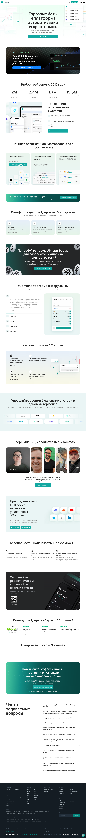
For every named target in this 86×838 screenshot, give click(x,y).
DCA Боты (8, 793)
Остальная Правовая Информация (39, 821)
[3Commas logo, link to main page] (5, 2)
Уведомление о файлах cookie (12, 819)
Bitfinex (28, 793)
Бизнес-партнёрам (74, 791)
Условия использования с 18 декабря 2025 (30, 819)
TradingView (8, 799)
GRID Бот (8, 789)
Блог (60, 800)
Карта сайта (72, 797)
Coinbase (28, 795)
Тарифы (71, 789)
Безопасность (73, 799)
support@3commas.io (10, 831)
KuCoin (28, 799)
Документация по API (48, 789)
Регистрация (74, 2)
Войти (68, 2)
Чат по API (46, 791)
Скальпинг (8, 811)
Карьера (61, 791)
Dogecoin (35, 797)
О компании (61, 789)
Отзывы (61, 808)
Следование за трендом (28, 811)
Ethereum (36, 795)
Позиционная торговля (11, 813)
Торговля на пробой (30, 813)
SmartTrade (8, 797)
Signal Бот (8, 795)
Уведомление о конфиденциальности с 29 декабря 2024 (18, 821)
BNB (34, 801)
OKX (27, 797)
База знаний (62, 802)
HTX (27, 801)
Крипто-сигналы (9, 803)
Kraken (35, 791)
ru (81, 2)
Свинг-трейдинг (17, 811)
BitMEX (35, 789)
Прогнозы (72, 801)
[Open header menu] (84, 2)
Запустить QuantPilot (26, 67)
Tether (35, 793)
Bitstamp (28, 791)
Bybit (28, 803)
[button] (83, 835)
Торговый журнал (18, 797)
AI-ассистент (17, 795)
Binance (28, 789)
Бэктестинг (17, 793)
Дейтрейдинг (21, 813)
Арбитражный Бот (10, 801)
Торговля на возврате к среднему (42, 811)
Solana (35, 799)
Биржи (7, 805)
